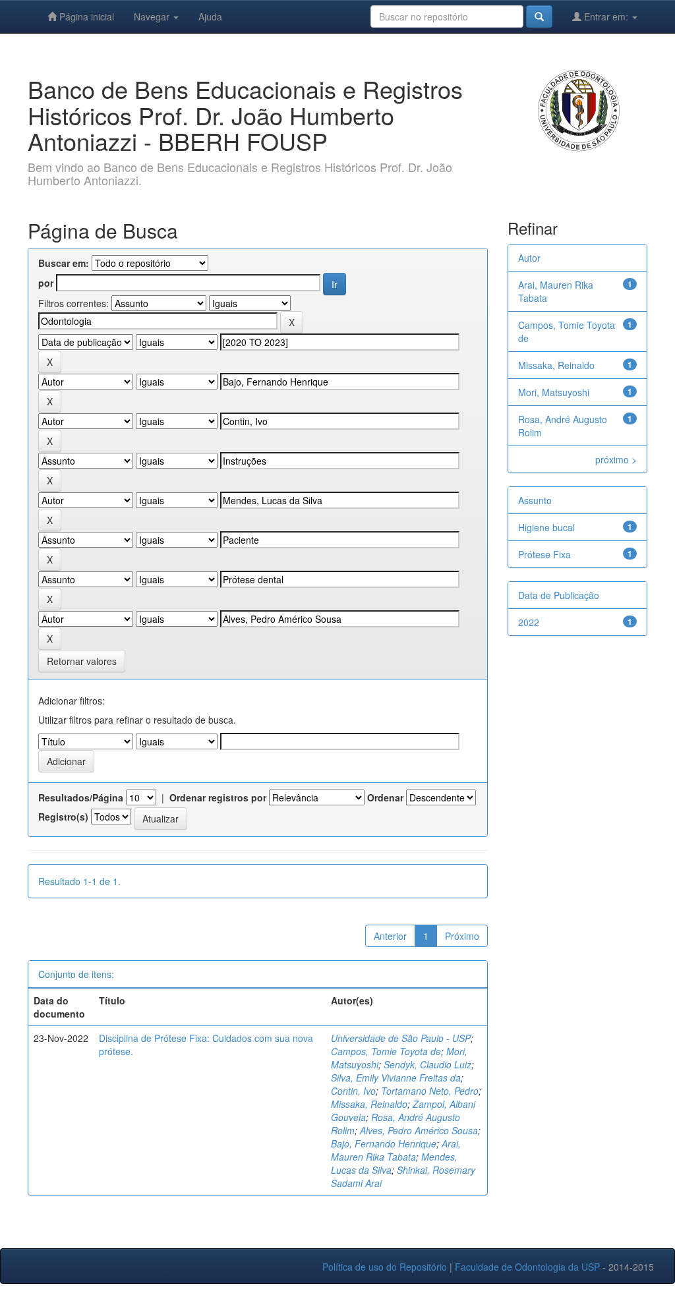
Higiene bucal (546, 527)
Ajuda (210, 16)
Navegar (153, 16)
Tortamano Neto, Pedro (430, 1090)
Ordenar (385, 797)
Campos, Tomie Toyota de (386, 1051)
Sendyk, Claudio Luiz (427, 1064)
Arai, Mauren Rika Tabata (396, 1150)
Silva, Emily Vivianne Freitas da (396, 1077)
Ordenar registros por (217, 797)
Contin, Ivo (353, 1090)
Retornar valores (82, 661)
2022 (528, 622)
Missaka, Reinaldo (369, 1103)
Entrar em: (606, 16)
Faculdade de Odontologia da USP (527, 1266)
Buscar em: (63, 263)
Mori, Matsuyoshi (553, 392)
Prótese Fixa (544, 554)
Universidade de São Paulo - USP (401, 1038)
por (45, 282)
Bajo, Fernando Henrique (383, 1143)
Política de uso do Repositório (384, 1266)
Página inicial (85, 16)
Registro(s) (63, 816)
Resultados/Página (80, 797)
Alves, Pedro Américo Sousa (419, 1130)
